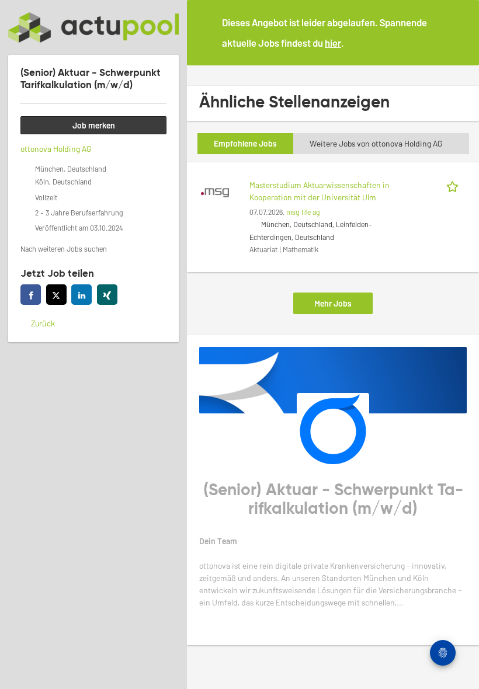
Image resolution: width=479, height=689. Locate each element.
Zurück (43, 323)
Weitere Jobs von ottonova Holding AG (376, 143)
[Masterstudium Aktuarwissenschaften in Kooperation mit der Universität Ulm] (215, 191)
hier (333, 42)
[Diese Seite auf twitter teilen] (56, 294)
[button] (461, 32)
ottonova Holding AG (55, 149)
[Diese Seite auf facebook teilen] (30, 294)
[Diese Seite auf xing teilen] (107, 294)
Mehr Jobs (333, 303)
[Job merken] (454, 185)
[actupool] (93, 27)
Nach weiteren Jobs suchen (63, 248)
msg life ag (303, 212)
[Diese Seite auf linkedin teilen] (81, 294)
